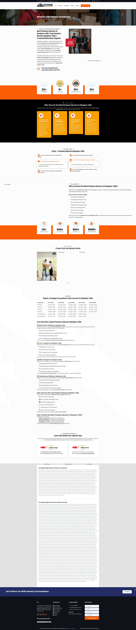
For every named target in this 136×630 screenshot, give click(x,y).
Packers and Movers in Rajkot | (85, 565)
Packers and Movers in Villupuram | (44, 581)
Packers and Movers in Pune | (43, 565)
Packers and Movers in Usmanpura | (70, 578)
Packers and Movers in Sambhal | (87, 568)
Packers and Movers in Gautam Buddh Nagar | (85, 513)
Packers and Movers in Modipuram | (63, 510)
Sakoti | (74, 471)
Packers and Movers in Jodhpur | (88, 541)
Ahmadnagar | (59, 472)
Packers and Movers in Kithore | (57, 508)
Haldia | (47, 480)
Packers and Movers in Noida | (75, 559)
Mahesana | (75, 484)
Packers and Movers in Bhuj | (69, 523)
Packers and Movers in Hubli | (43, 538)
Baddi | (58, 474)
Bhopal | (55, 475)
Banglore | (69, 474)
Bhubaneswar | (59, 475)
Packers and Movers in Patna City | (61, 562)
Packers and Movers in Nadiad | (64, 556)
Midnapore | (55, 486)
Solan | (92, 490)
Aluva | (80, 472)
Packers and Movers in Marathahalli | (73, 553)
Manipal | (93, 484)
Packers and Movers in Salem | (77, 568)
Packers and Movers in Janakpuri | (56, 541)
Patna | (90, 487)
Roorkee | (90, 489)
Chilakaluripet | (44, 477)
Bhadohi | (89, 474)
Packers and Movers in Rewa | (58, 566)
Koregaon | (88, 483)
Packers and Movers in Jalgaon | (81, 539)
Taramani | (57, 492)
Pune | (90, 477)
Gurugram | (44, 480)
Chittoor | (49, 477)
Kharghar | (74, 483)
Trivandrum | (41, 493)
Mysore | (72, 486)
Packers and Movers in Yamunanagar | (69, 581)
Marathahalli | (41, 486)
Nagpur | (78, 486)
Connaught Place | (61, 477)
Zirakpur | (62, 495)
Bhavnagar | (49, 475)
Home (55, 5)
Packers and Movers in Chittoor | (85, 526)
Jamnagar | (50, 481)
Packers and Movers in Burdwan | (55, 525)
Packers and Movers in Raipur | (63, 565)
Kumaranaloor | (54, 483)
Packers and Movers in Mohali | (69, 554)
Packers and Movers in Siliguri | (45, 571)
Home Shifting (57, 605)
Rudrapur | (40, 490)
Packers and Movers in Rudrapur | (50, 568)
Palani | (70, 487)
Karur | (58, 483)
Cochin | (52, 477)
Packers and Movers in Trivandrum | (86, 575)
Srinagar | (81, 490)
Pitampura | (41, 489)
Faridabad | (47, 478)
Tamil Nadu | (44, 492)
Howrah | (69, 480)
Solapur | (94, 490)
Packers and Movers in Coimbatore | (51, 528)
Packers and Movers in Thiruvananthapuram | (53, 575)
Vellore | (40, 495)
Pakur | (65, 487)
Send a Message (91, 618)
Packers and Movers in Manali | (88, 551)
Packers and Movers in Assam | (72, 517)
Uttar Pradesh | (84, 493)
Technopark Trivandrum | (63, 492)
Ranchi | (80, 489)
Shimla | (73, 490)
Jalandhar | (43, 481)
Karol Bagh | (44, 483)
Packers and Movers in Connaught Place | (63, 528)
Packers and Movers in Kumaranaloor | (52, 545)
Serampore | (70, 490)
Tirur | (94, 492)
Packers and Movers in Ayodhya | (48, 519)
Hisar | (59, 480)
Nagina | (71, 471)
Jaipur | (92, 480)
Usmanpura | (75, 493)
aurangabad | (51, 474)
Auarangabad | (46, 474)
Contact (77, 5)
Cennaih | (83, 475)
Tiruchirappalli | (57, 493)
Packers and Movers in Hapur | (54, 507)
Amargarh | (83, 472)
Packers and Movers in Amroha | (44, 504)
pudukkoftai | (57, 489)
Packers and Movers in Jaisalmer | (49, 539)
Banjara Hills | (73, 474)
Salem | (52, 490)
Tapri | (81, 469)
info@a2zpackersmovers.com (53, 1)
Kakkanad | (75, 481)
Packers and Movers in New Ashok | (89, 557)
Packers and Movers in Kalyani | (72, 542)
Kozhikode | (50, 483)
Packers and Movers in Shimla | (84, 569)
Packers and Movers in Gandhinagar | (53, 532)
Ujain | (70, 493)
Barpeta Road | (84, 474)
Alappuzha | (74, 472)
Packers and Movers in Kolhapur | (87, 547)
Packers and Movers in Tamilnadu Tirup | (73, 572)
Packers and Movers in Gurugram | (54, 535)
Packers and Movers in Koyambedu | (82, 548)
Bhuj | (63, 475)
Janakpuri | (58, 481)
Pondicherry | (45, 489)
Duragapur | (87, 477)
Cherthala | (40, 477)
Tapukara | (53, 492)
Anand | (93, 472)
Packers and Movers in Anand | (50, 517)
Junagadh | (71, 481)
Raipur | (65, 489)
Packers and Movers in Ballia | (89, 519)
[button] (66, 282)
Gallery (72, 5)
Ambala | (86, 472)
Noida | (56, 487)
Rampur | (40, 472)
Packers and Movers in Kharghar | (57, 547)
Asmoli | (51, 469)
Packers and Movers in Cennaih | (76, 525)
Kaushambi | (61, 483)
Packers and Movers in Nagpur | (74, 556)
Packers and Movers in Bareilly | (75, 520)
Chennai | (95, 475)
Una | (72, 493)
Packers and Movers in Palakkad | (57, 560)
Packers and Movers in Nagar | (43, 559)
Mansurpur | (44, 471)
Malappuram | (79, 484)
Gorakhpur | (82, 478)
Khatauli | (90, 469)
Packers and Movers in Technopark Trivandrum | (51, 574)
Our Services (66, 5)
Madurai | (62, 484)
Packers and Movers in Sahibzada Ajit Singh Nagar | (64, 568)
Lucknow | (55, 484)
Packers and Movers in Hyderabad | (53, 538)
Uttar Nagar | (93, 481)
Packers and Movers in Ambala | (87, 516)
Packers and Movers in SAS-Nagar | (50, 569)
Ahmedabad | (64, 472)
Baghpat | (43, 469)
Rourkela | (93, 489)
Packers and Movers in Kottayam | (70, 548)
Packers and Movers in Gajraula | (91, 505)
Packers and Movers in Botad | (45, 525)
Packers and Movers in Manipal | (62, 553)
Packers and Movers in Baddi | (59, 519)
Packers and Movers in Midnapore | (58, 554)
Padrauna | (62, 487)
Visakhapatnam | (52, 495)
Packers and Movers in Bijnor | (74, 504)
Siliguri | (78, 490)
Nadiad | (75, 486)
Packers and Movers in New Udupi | (65, 559)
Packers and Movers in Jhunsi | (78, 541)
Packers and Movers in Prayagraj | (82, 542)
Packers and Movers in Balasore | (79, 519)
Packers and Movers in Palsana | (88, 560)
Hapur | (79, 469)
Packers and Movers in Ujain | (50, 578)
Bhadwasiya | (41, 475)
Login (81, 1)
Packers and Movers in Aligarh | (73, 513)
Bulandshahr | (94, 471)
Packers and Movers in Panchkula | (50, 562)
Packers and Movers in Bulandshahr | (51, 513)
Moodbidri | (62, 486)
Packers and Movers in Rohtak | (77, 566)
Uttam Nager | (79, 493)
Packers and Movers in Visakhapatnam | (56, 581)
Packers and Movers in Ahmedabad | (73, 514)
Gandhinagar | (58, 478)
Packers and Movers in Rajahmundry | (74, 565)
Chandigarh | (91, 475)
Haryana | (56, 480)
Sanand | (58, 490)
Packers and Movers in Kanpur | (44, 544)
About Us (60, 5)
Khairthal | (68, 483)
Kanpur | (89, 481)
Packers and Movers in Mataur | (89, 508)
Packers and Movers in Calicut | (66, 525)
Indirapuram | (82, 480)
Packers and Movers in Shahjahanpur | (62, 511)
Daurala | (58, 469)
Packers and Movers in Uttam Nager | (82, 578)
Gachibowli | (53, 478)
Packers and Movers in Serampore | (73, 569)
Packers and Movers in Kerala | (84, 545)
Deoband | (62, 469)
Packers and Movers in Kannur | (62, 542)
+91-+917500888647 (74, 605)
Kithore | (95, 469)
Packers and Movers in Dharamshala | (61, 529)
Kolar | (79, 483)
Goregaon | (86, 478)
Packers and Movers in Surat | (66, 571)
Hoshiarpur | (66, 480)
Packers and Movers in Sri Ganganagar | (77, 571)
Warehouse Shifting (58, 608)
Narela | (85, 486)
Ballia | (66, 474)
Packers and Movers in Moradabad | (75, 510)
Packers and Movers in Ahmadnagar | (60, 514)
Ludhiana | (59, 484)
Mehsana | (51, 486)
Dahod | (66, 477)
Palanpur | (73, 487)
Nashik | (87, 486)
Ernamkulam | (93, 477)
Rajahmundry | (69, 489)
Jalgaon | (46, 481)
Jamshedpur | (54, 481)
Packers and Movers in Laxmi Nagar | (56, 550)
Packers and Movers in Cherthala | (62, 526)
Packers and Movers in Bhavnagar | (85, 522)
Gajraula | (72, 469)
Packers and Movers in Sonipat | (50, 572)
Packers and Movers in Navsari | (69, 557)
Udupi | (68, 493)
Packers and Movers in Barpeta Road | (86, 520)
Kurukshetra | (47, 484)
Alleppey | (77, 472)
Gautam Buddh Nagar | (48, 472)
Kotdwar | (40, 471)
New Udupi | (53, 487)
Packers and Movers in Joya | (73, 507)
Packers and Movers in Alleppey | (55, 516)
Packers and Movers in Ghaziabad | (80, 532)
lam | (87, 481)
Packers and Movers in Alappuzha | (44, 516)
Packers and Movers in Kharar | (47, 547)
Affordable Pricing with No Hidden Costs (75, 121)
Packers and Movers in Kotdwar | (67, 508)
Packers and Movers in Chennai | (51, 526)
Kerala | (65, 483)
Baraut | (46, 469)
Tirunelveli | (62, 493)
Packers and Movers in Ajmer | (83, 514)
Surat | (84, 490)
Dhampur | (69, 469)
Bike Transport (57, 611)
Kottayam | (94, 483)
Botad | (74, 475)
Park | (44, 484)
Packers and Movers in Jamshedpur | (45, 541)
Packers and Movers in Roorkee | (88, 566)
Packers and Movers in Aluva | (66, 516)
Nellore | (40, 487)
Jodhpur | (67, 481)
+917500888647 (46, 18)
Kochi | (77, 483)
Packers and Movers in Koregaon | (50, 548)
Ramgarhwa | (76, 489)
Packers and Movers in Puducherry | (78, 563)
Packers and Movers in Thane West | (86, 574)
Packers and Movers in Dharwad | (72, 529)
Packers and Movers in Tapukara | (85, 572)
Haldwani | (50, 480)
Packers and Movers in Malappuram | (77, 551)
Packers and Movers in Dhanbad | (49, 529)
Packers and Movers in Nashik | (47, 557)
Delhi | (72, 477)
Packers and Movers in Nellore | (79, 557)
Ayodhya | (55, 474)
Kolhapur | (82, 483)
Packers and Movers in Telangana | (64, 574)
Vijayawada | (43, 495)
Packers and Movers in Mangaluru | (51, 553)
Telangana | (69, 492)
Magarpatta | (66, 484)
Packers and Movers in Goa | (90, 532)
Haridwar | (53, 480)
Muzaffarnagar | (67, 471)
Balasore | (63, 474)
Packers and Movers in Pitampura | (44, 563)
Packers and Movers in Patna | (72, 562)
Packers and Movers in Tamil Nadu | (61, 572)
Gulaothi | (76, 469)
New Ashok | (43, 487)
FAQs (84, 1)
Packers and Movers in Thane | (75, 574)
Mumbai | (69, 486)
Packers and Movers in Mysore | (54, 556)
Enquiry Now (88, 1)
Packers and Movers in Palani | (67, 560)
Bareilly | (80, 474)
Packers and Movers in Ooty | (85, 559)
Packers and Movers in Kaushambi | (73, 545)
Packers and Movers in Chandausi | (85, 511)
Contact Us (127, 591)
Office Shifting (57, 607)
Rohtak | (87, 489)
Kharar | (71, 483)
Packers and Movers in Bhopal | (48, 523)
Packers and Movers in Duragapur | (83, 529)
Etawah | (40, 478)
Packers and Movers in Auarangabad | (84, 517)
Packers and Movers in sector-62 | (61, 569)
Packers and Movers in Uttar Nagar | (54, 544)
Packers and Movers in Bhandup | (74, 522)
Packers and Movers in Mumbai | (44, 556)
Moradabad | (62, 471)
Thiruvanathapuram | (46, 493)
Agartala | (53, 472)
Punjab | (62, 489)
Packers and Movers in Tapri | (64, 507)
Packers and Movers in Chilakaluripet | (74, 526)
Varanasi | (95, 493)
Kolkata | (85, 483)
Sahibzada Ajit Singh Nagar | (46, 490)
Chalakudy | (87, 475)
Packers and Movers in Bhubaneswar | (59, 523)
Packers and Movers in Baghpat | (54, 504)
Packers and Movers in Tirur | (75, 575)
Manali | (83, 484)
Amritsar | (90, 472)
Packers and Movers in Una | (59, 578)
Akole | (70, 472)
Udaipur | (65, 493)
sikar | (76, 490)
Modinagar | (54, 471)
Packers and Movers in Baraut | (65, 504)
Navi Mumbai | (91, 486)
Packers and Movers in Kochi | (67, 547)
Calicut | (80, 475)
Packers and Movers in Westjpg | (67, 541)
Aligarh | (43, 472)
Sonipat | (40, 492)
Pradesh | (40, 483)
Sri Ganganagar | (88, 490)
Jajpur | (40, 481)
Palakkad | (67, 487)
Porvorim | (49, 489)
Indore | (86, 480)
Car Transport (57, 609)
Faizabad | (43, 478)
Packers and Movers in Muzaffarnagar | (87, 510)
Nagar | (46, 487)
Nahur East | (82, 486)
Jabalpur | (89, 480)
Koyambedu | (41, 484)
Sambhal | (90, 471)
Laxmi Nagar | (51, 484)
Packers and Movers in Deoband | (58, 505)
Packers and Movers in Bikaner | (79, 523)
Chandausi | (55, 469)
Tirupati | (91, 492)
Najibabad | (66, 469)
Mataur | (47, 471)
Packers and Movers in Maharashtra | (54, 551)
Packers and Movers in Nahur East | (85, 556)
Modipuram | (58, 471)
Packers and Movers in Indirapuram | (65, 538)
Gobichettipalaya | (77, 478)
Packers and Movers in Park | (92, 548)
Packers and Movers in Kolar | (77, 547)
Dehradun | (69, 477)
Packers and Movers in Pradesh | (65, 544)
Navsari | (95, 486)
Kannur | (78, 481)
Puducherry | (53, 489)
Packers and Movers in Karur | (63, 545)
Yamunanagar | (58, 495)
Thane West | (76, 492)
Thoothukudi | (52, 493)
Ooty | (59, 487)
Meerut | (48, 486)
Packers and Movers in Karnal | (87, 544)
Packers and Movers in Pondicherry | (56, 563)
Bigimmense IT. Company (70, 628)
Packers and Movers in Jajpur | (60, 539)
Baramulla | (77, 474)
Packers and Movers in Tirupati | (66, 575)
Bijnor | (49, 469)
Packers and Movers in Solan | (88, 571)
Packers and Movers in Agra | (49, 514)
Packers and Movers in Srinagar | (55, 571)
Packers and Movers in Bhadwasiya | (63, 522)
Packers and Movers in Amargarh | (76, 516)
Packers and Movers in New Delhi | (53, 559)
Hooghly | (62, 480)
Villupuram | (48, 495)
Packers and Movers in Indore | (76, 538)
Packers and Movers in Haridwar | (86, 535)
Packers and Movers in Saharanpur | (74, 511)
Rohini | (85, 489)
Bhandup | (45, 475)
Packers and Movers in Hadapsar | (84, 553)
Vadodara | (89, 493)
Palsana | (76, 487)
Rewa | (82, 489)
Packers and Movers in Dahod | (75, 528)
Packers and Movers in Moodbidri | (79, 554)
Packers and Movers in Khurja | (47, 508)
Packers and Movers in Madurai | (89, 550)
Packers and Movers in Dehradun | (85, 528)
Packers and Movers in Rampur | (62, 513)
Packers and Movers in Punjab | (53, 565)
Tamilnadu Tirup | (49, 492)
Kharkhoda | (87, 469)
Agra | (56, 472)
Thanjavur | (81, 492)
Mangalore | (86, 484)
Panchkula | (83, 487)
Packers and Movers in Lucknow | (67, 550)
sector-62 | (66, 490)
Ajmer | (68, 472)
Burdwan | (77, 475)
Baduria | (60, 474)
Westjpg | (61, 481)
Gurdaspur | (93, 478)
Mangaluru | (90, 484)
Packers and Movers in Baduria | (69, 519)
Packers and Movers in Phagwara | (82, 562)
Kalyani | (81, 481)
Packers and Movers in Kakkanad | (51, 542)
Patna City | (87, 487)
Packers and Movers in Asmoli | (84, 504)
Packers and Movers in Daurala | (48, 505)
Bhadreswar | (93, 474)
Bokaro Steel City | (70, 475)
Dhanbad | (75, 477)
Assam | (42, 474)
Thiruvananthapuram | (86, 492)
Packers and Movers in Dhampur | (80, 505)
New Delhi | (49, 487)
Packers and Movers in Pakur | (47, 560)
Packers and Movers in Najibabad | (69, 505)
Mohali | (58, 486)
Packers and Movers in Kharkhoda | (83, 507)
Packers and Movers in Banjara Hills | (52, 520)
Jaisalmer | (95, 480)
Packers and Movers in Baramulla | (64, 520)
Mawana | (50, 471)
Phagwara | (93, 487)
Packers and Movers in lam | (92, 542)
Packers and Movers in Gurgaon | (44, 535)
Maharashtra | (70, 484)
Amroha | (40, 469)
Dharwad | (83, 477)
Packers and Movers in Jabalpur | (86, 538)
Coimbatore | (56, 477)
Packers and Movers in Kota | (60, 548)
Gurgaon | (40, 480)
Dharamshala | (79, 477)
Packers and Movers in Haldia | (65, 535)
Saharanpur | (82, 471)
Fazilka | (50, 478)
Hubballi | (72, 480)
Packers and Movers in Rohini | (67, 566)
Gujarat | (89, 478)
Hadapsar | (45, 486)
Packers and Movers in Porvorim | (67, 563)
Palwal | (79, 487)
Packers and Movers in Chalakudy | (87, 525)
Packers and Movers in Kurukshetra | (44, 550)
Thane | (73, 492)
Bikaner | (65, 475)
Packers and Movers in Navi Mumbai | (58, 557)
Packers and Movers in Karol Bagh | (76, 544)
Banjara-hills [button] (85, 5)
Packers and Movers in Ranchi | (48, 566)
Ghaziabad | (70, 478)
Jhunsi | (64, 481)
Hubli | (75, 480)
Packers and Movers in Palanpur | (77, 560)
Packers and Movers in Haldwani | (75, 535)
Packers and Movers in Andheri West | (61, 517)
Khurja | (93, 469)
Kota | (91, 483)
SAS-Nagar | (62, 490)
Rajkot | (73, 489)
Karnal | (47, 483)
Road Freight (64, 272)
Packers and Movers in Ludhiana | (78, 550)
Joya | (83, 469)
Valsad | (92, 493)
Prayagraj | (84, 481)
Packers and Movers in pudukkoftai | (90, 563)
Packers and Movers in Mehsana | (47, 554)
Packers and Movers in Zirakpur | (81, 581)
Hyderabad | (78, 480)
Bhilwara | (52, 475)
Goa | (73, 478)
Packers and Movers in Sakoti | (51, 511)
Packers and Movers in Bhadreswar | (51, 522)
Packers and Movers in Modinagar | (52, 510)
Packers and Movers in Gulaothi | (44, 507)
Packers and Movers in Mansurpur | (78, 508)
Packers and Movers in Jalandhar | (70, 539)
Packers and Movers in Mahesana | (65, 551)
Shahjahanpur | (77, 471)
